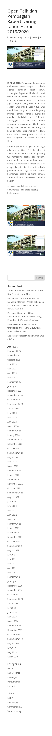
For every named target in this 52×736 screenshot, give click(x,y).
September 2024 (15, 404)
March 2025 (12, 377)
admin (13, 37)
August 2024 (13, 408)
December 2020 (14, 585)
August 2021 (13, 550)
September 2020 (15, 599)
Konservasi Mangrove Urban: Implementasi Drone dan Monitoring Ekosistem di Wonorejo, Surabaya (24, 316)
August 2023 (13, 457)
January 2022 (13, 528)
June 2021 (12, 559)
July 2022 (11, 501)
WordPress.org (14, 711)
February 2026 (14, 351)
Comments (14, 706)
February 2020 (14, 625)
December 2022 (14, 479)
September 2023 (15, 452)
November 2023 (15, 444)
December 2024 (14, 390)
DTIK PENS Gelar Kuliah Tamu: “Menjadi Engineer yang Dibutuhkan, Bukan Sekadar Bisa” (24, 328)
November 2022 (15, 483)
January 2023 (13, 475)
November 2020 (15, 590)
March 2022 (12, 519)
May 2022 (12, 510)
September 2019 (15, 638)
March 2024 (12, 426)
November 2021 (15, 537)
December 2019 (14, 630)
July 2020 (11, 608)
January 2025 (13, 386)
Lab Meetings (13, 672)
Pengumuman (14, 681)
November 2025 (15, 355)
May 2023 (12, 461)
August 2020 (13, 603)
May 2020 (12, 616)
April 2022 (12, 514)
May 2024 (12, 417)
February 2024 (14, 430)
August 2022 (13, 497)
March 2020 (12, 621)
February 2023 (14, 470)
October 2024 (13, 399)
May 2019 (12, 652)
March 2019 (12, 656)
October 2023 (13, 448)
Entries (12, 702)
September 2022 (15, 492)
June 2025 (12, 364)
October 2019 (13, 634)
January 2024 (13, 435)
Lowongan (12, 677)
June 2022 (12, 506)
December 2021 (14, 532)
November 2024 (15, 395)
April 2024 (12, 421)
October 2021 (13, 541)
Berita (34, 37)
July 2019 (11, 647)
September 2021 (15, 546)
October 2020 (13, 594)
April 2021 (12, 568)
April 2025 (12, 373)
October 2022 (13, 488)
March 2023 (12, 466)
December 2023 (14, 439)
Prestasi (11, 686)
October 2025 (13, 359)
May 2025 (12, 368)
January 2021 (13, 581)
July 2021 (11, 554)
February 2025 (14, 382)
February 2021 (14, 576)
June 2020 (12, 612)
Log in (10, 697)
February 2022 (14, 523)
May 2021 (12, 563)
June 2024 (12, 413)
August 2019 (13, 643)
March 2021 (12, 572)
